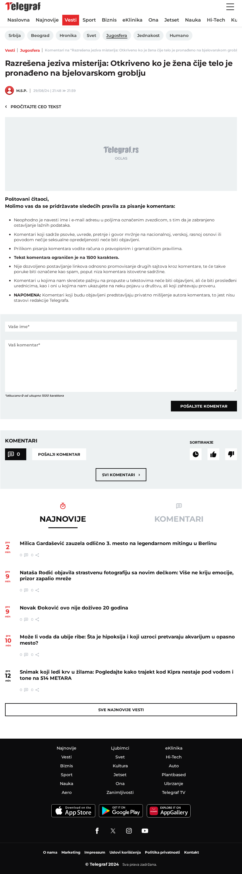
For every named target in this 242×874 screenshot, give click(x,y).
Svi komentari (121, 474)
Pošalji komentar (59, 454)
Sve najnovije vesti (121, 709)
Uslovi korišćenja (125, 852)
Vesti (10, 50)
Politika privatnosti (162, 852)
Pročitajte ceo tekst (33, 106)
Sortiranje (201, 442)
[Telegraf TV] (145, 831)
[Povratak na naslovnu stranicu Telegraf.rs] (22, 6)
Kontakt (191, 852)
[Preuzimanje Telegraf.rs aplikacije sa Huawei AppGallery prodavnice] (169, 811)
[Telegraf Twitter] (113, 831)
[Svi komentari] (196, 454)
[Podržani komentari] (213, 454)
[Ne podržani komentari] (231, 454)
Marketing (70, 852)
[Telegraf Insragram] (129, 831)
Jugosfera (30, 50)
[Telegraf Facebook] (97, 831)
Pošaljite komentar (204, 406)
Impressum (94, 852)
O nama (50, 852)
